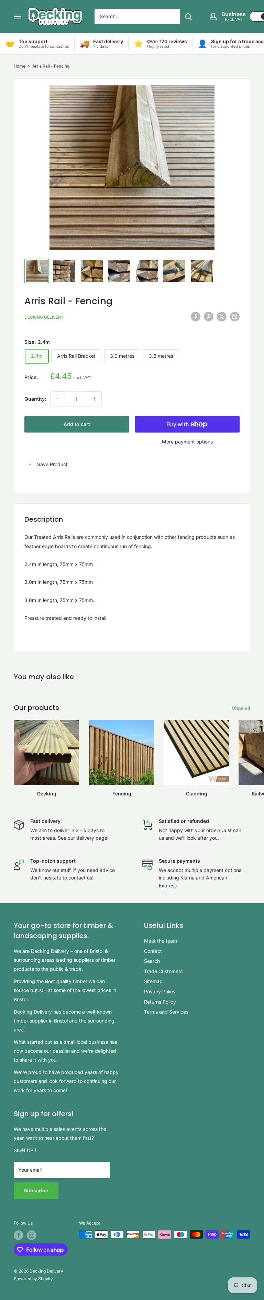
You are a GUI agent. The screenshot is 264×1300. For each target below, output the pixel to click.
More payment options (187, 442)
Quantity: (35, 399)
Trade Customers (163, 971)
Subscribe (36, 1190)
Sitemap (153, 981)
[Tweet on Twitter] (222, 316)
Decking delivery (44, 317)
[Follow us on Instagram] (31, 1235)
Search (152, 961)
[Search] (188, 16)
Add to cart (77, 424)
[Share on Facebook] (195, 316)
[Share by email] (235, 316)
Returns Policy (160, 1002)
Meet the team (160, 941)
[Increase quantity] (94, 399)
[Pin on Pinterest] (208, 316)
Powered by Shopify (33, 1278)
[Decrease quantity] (58, 399)
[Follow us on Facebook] (18, 1235)
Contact (153, 951)
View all (242, 708)
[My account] (213, 16)
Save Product (52, 464)
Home (19, 66)
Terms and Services (166, 1012)
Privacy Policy (160, 991)
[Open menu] (17, 16)
